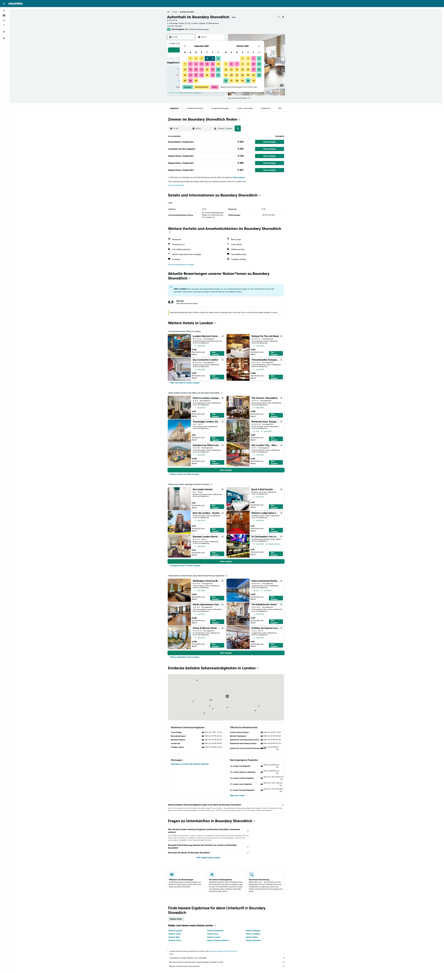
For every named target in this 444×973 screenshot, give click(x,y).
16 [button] (196, 69)
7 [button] (184, 64)
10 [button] (201, 64)
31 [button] (254, 81)
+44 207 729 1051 (174, 26)
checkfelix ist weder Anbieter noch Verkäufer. (188, 958)
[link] (185, 382)
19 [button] (213, 69)
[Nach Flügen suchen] (4, 10)
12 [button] (213, 64)
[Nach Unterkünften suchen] (4, 15)
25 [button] (207, 75)
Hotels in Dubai (252, 937)
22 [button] (190, 75)
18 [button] (207, 69)
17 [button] (202, 69)
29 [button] (190, 81)
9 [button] (196, 64)
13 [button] (218, 64)
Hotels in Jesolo (174, 934)
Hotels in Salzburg (253, 934)
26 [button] (213, 75)
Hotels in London (214, 937)
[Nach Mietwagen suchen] (4, 20)
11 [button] (207, 64)
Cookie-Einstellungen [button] (176, 185)
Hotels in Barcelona (253, 940)
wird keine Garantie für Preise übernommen (223, 951)
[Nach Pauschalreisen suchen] (4, 25)
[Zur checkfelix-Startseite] (15, 3)
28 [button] (185, 81)
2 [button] (196, 58)
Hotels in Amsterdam (215, 931)
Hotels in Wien (174, 937)
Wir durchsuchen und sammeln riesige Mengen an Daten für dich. (196, 962)
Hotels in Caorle (174, 940)
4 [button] (207, 58)
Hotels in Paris (212, 934)
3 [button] (201, 58)
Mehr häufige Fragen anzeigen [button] (208, 858)
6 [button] (218, 58)
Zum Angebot (215, 353)
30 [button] (196, 81)
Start (168, 12)
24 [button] (201, 75)
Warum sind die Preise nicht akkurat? (184, 966)
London (175, 12)
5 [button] (212, 58)
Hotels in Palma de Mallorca (218, 940)
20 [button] (218, 69)
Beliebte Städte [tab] (176, 919)
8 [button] (190, 64)
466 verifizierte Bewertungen (197, 29)
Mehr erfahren (239, 177)
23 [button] (196, 75)
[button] (3, 3)
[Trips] (4, 31)
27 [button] (218, 75)
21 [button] (185, 75)
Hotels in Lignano (175, 931)
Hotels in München (253, 931)
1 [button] (190, 58)
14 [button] (185, 69)
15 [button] (190, 69)
